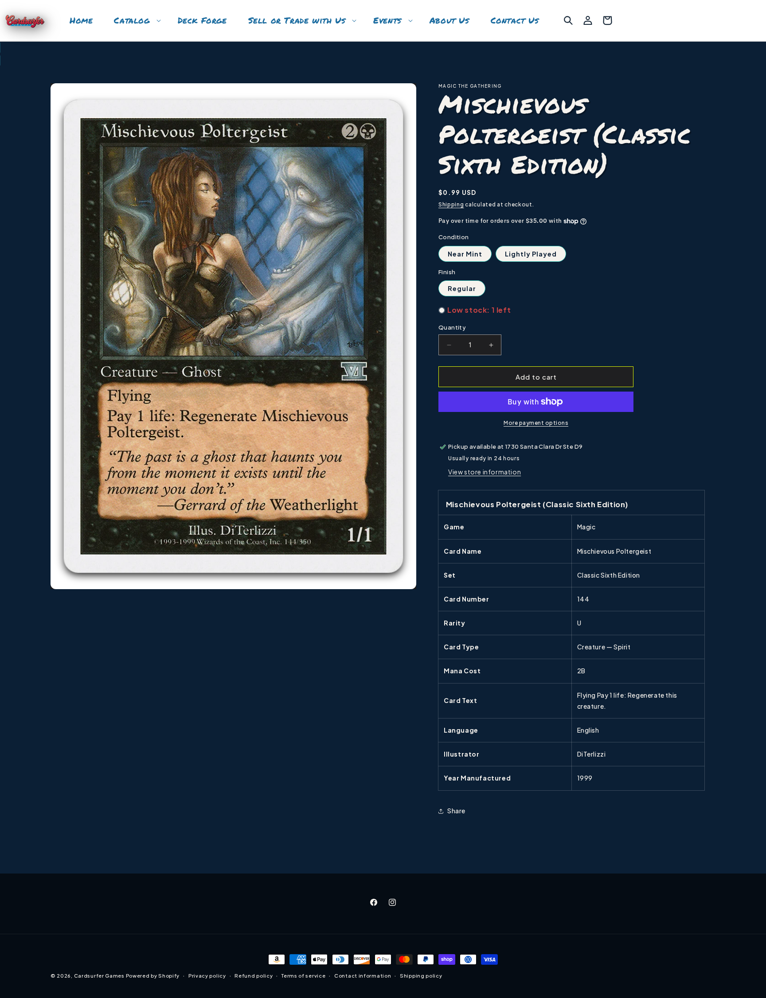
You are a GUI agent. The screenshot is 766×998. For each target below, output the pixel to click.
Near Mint (465, 254)
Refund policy (253, 975)
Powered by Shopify (153, 976)
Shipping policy (421, 975)
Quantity (452, 327)
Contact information (362, 975)
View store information (484, 472)
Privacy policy (207, 975)
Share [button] (456, 811)
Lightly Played (531, 254)
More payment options (536, 422)
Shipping (451, 204)
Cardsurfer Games (99, 976)
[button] (135, 20)
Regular (462, 288)
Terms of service (303, 975)
